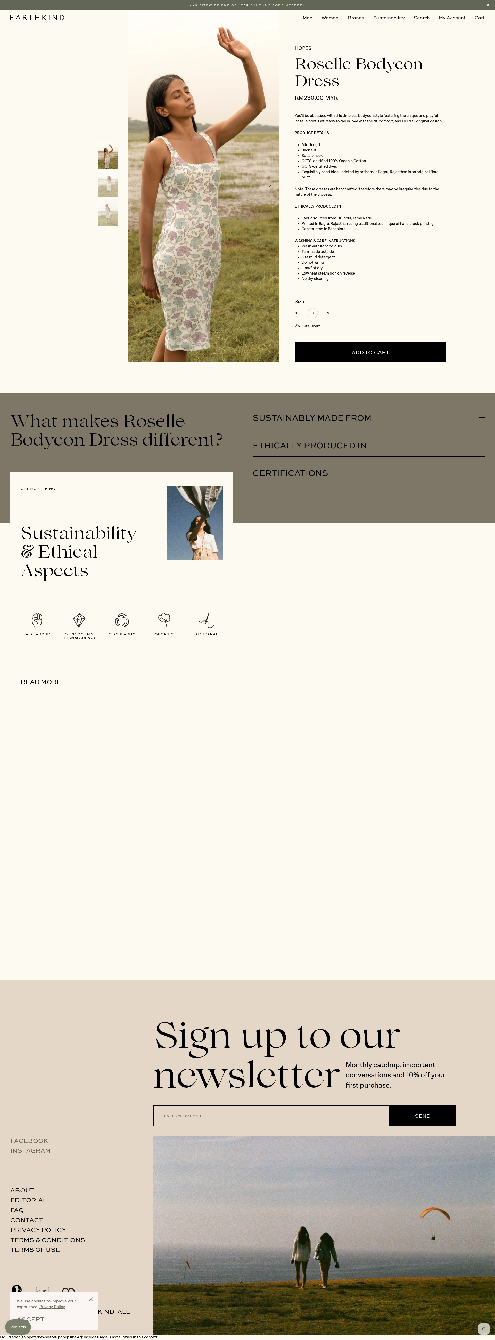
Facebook (29, 1140)
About (22, 1189)
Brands (356, 17)
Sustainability (389, 17)
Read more (41, 681)
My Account (452, 17)
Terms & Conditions (47, 1239)
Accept (30, 1319)
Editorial (28, 1199)
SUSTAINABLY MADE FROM (312, 417)
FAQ (17, 1209)
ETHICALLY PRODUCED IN (310, 445)
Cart (480, 17)
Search (422, 17)
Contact (26, 1219)
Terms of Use (35, 1249)
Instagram (30, 1150)
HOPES (303, 48)
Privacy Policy (38, 1229)
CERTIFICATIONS (290, 473)
